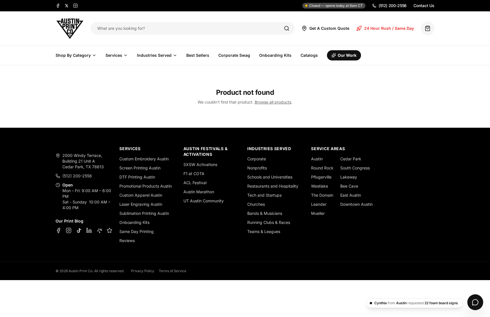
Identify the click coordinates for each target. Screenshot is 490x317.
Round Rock (322, 167)
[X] (67, 6)
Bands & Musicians (264, 213)
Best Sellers (197, 55)
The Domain (322, 195)
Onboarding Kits (275, 55)
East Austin (350, 195)
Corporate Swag (234, 55)
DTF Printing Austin (137, 177)
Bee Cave (349, 186)
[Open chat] (475, 302)
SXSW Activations (200, 164)
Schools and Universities (269, 177)
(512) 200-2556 (393, 5)
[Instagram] (75, 5)
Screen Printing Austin (139, 167)
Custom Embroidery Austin (144, 158)
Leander (318, 204)
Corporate (256, 158)
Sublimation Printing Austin (144, 213)
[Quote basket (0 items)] (427, 28)
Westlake (319, 186)
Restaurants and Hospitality (272, 186)
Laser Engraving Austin (140, 204)
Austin (317, 158)
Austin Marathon (198, 191)
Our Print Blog (69, 221)
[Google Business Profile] (109, 230)
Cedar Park (350, 158)
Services (113, 55)
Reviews (127, 240)
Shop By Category (73, 55)
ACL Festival (194, 182)
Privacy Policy (142, 271)
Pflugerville (321, 177)
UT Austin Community (203, 200)
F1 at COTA (193, 173)
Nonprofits (257, 167)
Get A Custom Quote (329, 28)
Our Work (347, 55)
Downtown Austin (356, 204)
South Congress (355, 167)
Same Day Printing (136, 231)
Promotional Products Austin (145, 186)
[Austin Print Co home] (70, 28)
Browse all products (273, 102)
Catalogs (309, 55)
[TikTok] (79, 230)
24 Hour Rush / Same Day (389, 28)
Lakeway (348, 177)
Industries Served (154, 55)
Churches (256, 204)
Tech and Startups (264, 195)
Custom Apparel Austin (140, 195)
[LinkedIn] (89, 230)
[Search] (286, 28)
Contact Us (423, 5)
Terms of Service (172, 271)
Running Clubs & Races (268, 222)
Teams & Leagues (263, 231)
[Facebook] (58, 5)
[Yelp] (99, 230)
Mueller (318, 213)
